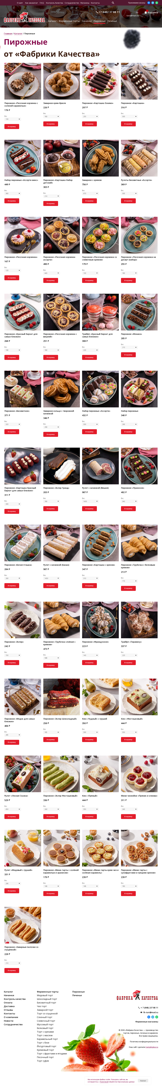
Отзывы (8, 1009)
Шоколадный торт (47, 998)
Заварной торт (45, 1009)
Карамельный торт (47, 1039)
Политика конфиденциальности (144, 1041)
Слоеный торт (44, 1017)
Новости (8, 1020)
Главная (8, 33)
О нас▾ (19, 3)
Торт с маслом (44, 1035)
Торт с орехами (45, 1031)
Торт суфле (43, 1060)
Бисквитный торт (46, 1002)
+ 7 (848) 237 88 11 (149, 1007)
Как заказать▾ (31, 3)
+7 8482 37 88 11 (109, 12)
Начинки (87, 21)
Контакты (95, 3)
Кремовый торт (45, 1049)
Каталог (52, 21)
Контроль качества (15, 998)
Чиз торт (42, 1006)
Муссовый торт (45, 1024)
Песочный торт (45, 1057)
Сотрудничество (72, 3)
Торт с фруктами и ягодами (52, 1053)
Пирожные (100, 21)
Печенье (112, 21)
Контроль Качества (54, 3)
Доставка (9, 1006)
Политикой (104, 1082)
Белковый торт (45, 1028)
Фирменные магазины (146, 1021)
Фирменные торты (69, 21)
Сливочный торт (46, 1020)
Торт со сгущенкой (47, 1013)
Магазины (84, 3)
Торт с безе (43, 1042)
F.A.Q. (42, 3)
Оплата (8, 1002)
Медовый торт (45, 995)
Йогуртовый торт (46, 1046)
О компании (11, 1017)
